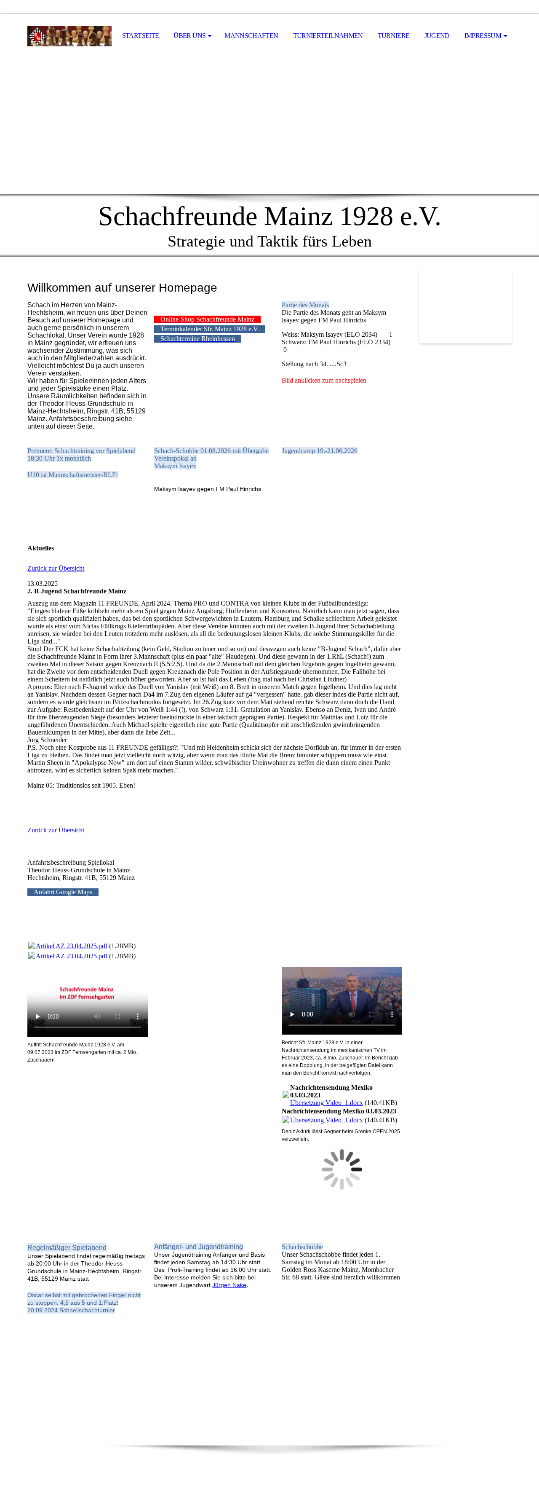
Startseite (140, 35)
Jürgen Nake (229, 1285)
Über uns (189, 35)
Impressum (482, 35)
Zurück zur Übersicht (55, 568)
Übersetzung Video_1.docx (326, 1102)
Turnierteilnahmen (328, 35)
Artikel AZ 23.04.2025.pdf (71, 945)
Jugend (437, 35)
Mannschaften (251, 35)
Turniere (394, 35)
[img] (69, 36)
